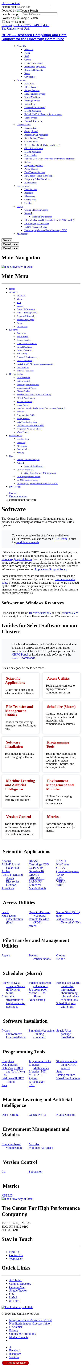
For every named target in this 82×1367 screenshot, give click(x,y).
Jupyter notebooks (40, 1061)
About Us (21, 46)
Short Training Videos (34, 138)
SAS (32, 1085)
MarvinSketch (37, 888)
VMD (60, 878)
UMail (13, 1297)
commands (23, 658)
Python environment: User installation (14, 1034)
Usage (20, 206)
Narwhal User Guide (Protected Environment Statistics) (49, 158)
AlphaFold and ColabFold (11, 866)
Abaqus (6, 861)
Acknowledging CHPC (35, 66)
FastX (5, 912)
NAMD (61, 861)
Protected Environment (34, 107)
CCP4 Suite (36, 867)
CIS (11, 1294)
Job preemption (38, 989)
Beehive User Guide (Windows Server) (42, 145)
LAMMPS (35, 881)
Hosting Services (32, 100)
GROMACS (36, 878)
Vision (27, 53)
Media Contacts (18, 1337)
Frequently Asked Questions (37, 179)
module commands (27, 542)
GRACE (34, 874)
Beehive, (34, 612)
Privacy (13, 1330)
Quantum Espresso (67, 871)
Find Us (14, 1251)
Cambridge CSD (39, 864)
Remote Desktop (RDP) (39, 920)
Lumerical (35, 884)
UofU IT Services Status (35, 227)
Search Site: (9, 6)
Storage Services (31, 90)
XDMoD (7, 1195)
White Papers (30, 182)
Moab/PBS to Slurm (37, 994)
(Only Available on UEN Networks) (40, 473)
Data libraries (10, 1064)
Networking (29, 104)
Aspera (6, 955)
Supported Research (25, 316)
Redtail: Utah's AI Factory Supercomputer (43, 114)
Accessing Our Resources (36, 134)
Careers (27, 59)
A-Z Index (15, 1280)
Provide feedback (16, 1362)
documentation (18, 496)
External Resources (33, 121)
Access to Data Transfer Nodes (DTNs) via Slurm (13, 988)
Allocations (29, 196)
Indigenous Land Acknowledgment (30, 1320)
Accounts (28, 193)
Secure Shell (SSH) (68, 912)
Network (28, 213)
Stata (59, 1071)
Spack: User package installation (65, 1034)
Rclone (60, 958)
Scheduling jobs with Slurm (66, 1005)
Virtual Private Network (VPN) (68, 920)
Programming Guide (33, 165)
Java (4, 1085)
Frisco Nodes (30, 155)
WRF (59, 884)
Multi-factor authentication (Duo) (12, 919)
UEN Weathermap (25, 470)
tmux (59, 915)
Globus (60, 955)
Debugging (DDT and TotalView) (13, 1069)
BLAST (34, 861)
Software (28, 162)
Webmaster (16, 1258)
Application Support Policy (50, 569)
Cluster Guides (31, 141)
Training (28, 203)
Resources (21, 80)
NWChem (62, 864)
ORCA (60, 867)
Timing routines (65, 1074)
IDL (4, 1074)
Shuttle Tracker (18, 1290)
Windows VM (69, 612)
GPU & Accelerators (33, 148)
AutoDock (8, 888)
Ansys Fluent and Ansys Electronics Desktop (12, 879)
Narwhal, (45, 612)
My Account (22, 233)
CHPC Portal (60, 538)
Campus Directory (20, 1283)
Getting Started (31, 131)
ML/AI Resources (32, 111)
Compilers (8, 1061)
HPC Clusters (30, 87)
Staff (26, 56)
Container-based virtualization (12, 1146)
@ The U (15, 1300)
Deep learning (10, 1114)
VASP (60, 874)
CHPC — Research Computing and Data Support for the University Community (34, 37)
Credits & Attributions (22, 1333)
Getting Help (30, 199)
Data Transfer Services (34, 94)
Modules (34, 1144)
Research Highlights (33, 70)
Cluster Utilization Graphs (36, 210)
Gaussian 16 (36, 871)
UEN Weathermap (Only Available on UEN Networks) (49, 220)
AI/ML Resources (24, 360)
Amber (6, 871)
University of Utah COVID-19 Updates (25, 25)
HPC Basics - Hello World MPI (38, 175)
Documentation (24, 124)
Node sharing (37, 999)
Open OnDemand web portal (39, 914)
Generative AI (38, 1114)
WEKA (61, 881)
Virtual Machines (32, 97)
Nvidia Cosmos (65, 1114)
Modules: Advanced (41, 1147)
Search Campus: (11, 14)
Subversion (35, 1171)
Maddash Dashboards (42, 216)
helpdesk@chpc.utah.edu (17, 559)
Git (3, 1171)
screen (32, 925)
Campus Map (17, 1287)
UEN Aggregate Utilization (36, 223)
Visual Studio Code (68, 1078)
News (27, 73)
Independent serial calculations (40, 984)
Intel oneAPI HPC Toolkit (13, 1080)
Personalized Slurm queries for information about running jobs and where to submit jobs (68, 991)
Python (33, 1078)
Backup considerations (40, 957)
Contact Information (33, 63)
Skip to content (11, 3)
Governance (29, 76)
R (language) (36, 1081)
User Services (30, 117)
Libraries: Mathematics (39, 1066)
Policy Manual (31, 169)
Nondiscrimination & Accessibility (30, 1323)
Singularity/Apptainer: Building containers (42, 1034)
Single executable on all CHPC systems (66, 1065)
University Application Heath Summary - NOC (45, 230)
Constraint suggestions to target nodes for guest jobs (13, 1001)
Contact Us (16, 1255)
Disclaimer (15, 1327)
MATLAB (35, 1074)
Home (12, 288)
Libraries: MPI (37, 1071)
